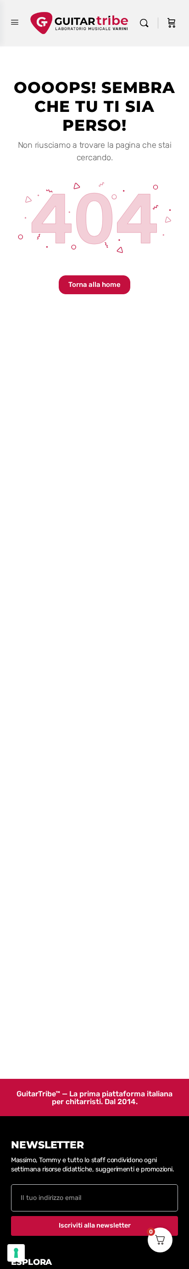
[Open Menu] (14, 22)
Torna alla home (94, 284)
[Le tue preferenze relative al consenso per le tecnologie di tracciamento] (16, 1253)
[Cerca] (146, 23)
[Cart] (172, 23)
